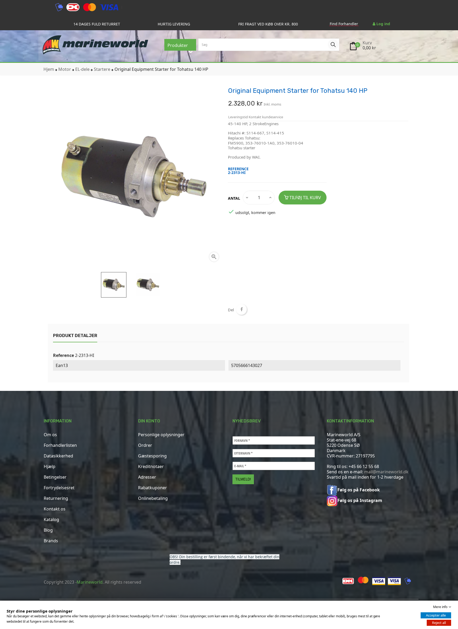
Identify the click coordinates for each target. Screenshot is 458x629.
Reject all (439, 622)
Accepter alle (436, 615)
